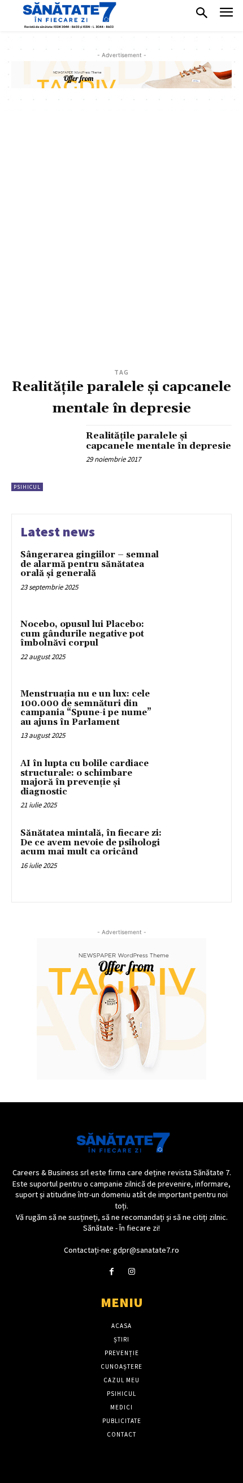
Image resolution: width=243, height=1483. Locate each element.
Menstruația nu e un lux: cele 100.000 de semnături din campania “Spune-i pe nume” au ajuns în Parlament (85, 708)
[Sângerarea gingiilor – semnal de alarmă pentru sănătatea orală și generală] (196, 574)
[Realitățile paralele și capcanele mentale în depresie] (44, 458)
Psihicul (27, 487)
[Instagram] (131, 1272)
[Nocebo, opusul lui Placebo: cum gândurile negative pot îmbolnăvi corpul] (196, 644)
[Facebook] (112, 1272)
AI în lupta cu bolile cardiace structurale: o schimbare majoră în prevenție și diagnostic (84, 777)
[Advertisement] (121, 238)
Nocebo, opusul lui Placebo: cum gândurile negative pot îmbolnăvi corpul (82, 633)
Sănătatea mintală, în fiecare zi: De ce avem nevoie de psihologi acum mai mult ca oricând (91, 842)
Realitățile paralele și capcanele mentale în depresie (158, 441)
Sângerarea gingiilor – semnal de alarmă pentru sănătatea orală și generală (89, 564)
